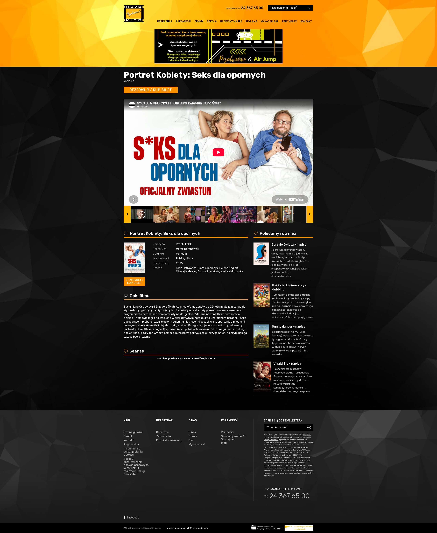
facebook (132, 517)
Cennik (198, 21)
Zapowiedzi (183, 21)
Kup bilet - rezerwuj (168, 440)
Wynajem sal (270, 21)
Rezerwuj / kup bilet (151, 90)
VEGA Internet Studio (197, 528)
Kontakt (306, 21)
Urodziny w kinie (231, 21)
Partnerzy (289, 21)
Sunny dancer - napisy (288, 326)
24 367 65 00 (252, 8)
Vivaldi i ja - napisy (287, 363)
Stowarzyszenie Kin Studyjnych (233, 438)
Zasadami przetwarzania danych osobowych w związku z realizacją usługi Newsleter (287, 437)
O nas (192, 432)
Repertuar (164, 21)
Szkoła (212, 21)
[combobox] (290, 8)
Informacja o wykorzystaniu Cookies (133, 451)
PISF (224, 443)
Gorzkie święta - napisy (288, 244)
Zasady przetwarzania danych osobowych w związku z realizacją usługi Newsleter (136, 466)
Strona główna (133, 432)
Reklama (251, 21)
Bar (191, 440)
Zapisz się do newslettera (283, 420)
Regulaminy (131, 444)
